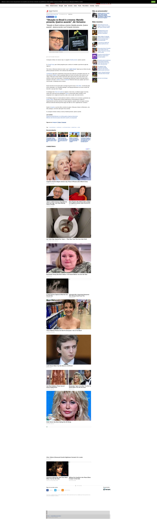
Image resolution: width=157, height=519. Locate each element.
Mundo (79, 5)
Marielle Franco (74, 127)
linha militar (78, 85)
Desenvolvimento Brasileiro (52, 14)
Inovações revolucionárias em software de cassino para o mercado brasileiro (104, 55)
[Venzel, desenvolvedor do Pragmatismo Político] (107, 489)
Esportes (97, 5)
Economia (70, 5)
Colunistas (92, 5)
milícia (79, 127)
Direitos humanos (54, 5)
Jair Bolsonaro (49, 73)
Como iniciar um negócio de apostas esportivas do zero (103, 43)
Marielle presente (73, 59)
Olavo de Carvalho (59, 91)
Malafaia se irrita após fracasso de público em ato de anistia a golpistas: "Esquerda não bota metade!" (74, 140)
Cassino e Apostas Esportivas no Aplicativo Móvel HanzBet (104, 73)
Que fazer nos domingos (103, 78)
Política (47, 5)
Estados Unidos (49, 99)
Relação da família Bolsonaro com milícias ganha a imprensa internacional (62, 116)
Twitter (59, 122)
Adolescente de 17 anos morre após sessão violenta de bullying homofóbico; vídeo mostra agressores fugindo (104, 15)
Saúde (65, 5)
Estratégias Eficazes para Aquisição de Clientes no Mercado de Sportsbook (103, 32)
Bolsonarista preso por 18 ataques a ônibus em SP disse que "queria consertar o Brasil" (104, 26)
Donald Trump (51, 64)
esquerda (53, 107)
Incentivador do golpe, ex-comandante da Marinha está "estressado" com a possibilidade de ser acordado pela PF (86, 140)
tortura (67, 93)
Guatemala (66, 79)
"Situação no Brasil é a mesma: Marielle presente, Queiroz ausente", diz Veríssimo (65, 21)
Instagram (54, 122)
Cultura (75, 5)
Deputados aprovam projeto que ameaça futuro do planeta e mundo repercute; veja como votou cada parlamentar (104, 62)
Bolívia (58, 79)
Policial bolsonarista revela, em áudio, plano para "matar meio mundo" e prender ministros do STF (63, 140)
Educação (61, 5)
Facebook (64, 122)
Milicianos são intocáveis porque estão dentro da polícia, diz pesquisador (61, 117)
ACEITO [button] (153, 1)
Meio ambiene (85, 5)
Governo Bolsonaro (53, 127)
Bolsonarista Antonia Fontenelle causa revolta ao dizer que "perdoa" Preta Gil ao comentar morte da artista (104, 50)
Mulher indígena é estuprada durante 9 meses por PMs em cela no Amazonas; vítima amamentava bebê (103, 38)
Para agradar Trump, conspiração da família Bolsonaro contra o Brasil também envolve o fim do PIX (51, 140)
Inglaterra (55, 75)
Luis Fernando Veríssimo (66, 127)
